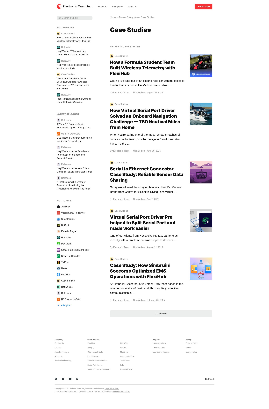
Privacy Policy (192, 343)
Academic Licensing (63, 361)
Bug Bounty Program (161, 352)
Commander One (127, 356)
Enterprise (117, 6)
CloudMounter (68, 219)
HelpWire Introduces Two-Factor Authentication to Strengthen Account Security (73, 154)
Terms (188, 348)
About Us (132, 6)
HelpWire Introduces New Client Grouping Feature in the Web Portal (74, 170)
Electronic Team (121, 92)
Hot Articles (67, 287)
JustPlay (65, 206)
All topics (65, 305)
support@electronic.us (121, 392)
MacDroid (66, 244)
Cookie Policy (191, 352)
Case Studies (68, 281)
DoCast (65, 225)
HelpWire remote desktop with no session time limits (73, 66)
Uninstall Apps (159, 348)
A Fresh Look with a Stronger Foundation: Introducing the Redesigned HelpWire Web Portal (74, 185)
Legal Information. (112, 389)
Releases (66, 293)
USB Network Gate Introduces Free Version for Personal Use (74, 139)
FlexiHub (65, 274)
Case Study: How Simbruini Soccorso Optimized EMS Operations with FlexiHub (140, 271)
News (64, 268)
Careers (58, 348)
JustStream (125, 361)
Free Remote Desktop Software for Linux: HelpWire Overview (74, 100)
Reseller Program (62, 352)
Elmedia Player (68, 231)
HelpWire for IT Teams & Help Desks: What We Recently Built (72, 53)
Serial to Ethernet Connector (75, 250)
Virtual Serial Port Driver (73, 213)
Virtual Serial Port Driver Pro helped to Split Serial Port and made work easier (142, 222)
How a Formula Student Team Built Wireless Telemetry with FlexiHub (142, 67)
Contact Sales (203, 6)
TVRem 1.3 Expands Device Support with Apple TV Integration (73, 126)
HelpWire (66, 237)
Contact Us (59, 343)
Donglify (90, 348)
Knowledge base (159, 343)
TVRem (65, 262)
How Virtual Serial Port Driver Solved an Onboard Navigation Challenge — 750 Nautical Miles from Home (145, 119)
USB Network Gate (70, 299)
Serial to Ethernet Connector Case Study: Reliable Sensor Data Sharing (147, 174)
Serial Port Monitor (70, 256)
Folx (122, 365)
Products (102, 6)
